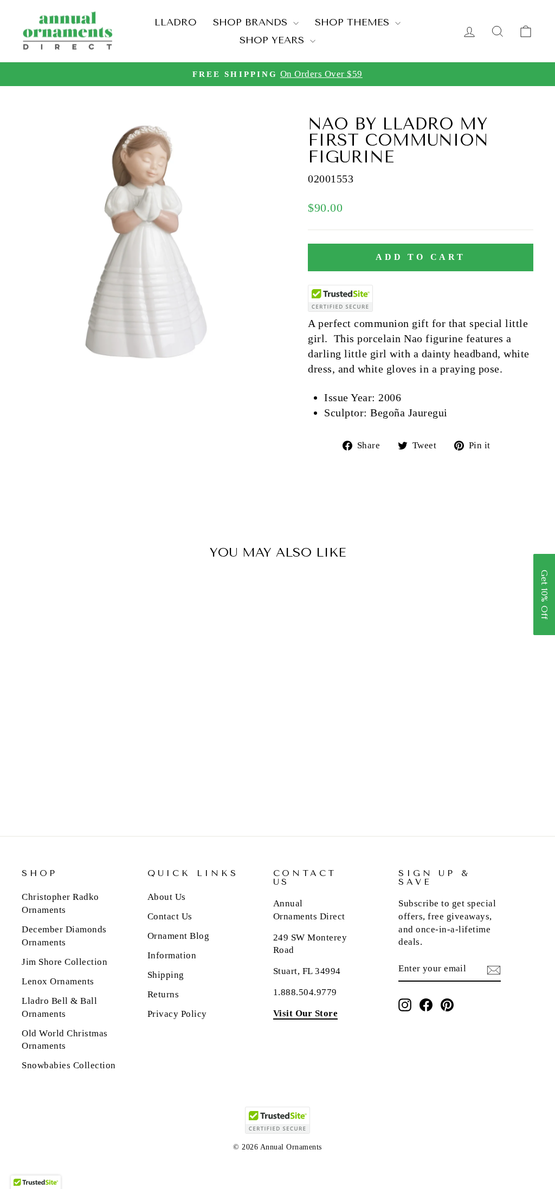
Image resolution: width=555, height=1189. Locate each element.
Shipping (165, 975)
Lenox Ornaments (58, 981)
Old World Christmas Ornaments (65, 1039)
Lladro (175, 22)
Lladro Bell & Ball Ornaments (59, 1007)
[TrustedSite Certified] (340, 298)
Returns (163, 994)
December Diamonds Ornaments (64, 936)
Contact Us (169, 916)
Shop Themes (353, 22)
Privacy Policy (177, 1014)
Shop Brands (252, 22)
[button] (544, 594)
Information (172, 955)
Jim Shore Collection (64, 962)
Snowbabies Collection (69, 1065)
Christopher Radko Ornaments (60, 903)
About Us (166, 897)
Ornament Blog (178, 936)
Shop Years (273, 40)
